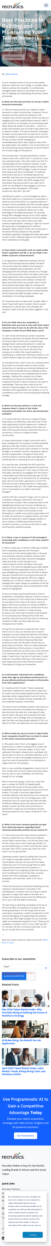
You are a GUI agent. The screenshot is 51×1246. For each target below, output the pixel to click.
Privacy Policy (13, 1228)
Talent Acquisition (13, 57)
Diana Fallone (11, 74)
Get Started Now (25, 1135)
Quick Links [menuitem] (8, 1183)
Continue (33, 1235)
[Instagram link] (3, 1238)
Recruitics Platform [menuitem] (11, 1189)
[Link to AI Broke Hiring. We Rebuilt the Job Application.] (25, 1029)
